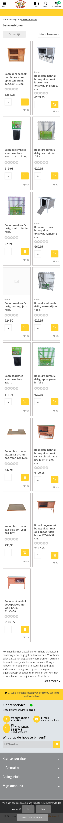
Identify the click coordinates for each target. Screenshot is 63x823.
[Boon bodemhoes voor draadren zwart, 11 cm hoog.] (16, 130)
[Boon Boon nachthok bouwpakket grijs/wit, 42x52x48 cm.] (46, 205)
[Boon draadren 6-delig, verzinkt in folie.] (46, 130)
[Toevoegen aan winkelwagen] (25, 102)
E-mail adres (11, 743)
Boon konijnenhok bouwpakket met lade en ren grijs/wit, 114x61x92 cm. (46, 81)
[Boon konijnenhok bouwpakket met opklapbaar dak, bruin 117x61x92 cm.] (46, 507)
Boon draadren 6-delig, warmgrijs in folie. (16, 304)
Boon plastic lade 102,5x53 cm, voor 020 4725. (15, 530)
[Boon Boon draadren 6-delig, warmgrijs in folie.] (46, 281)
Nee (43, 809)
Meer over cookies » (32, 817)
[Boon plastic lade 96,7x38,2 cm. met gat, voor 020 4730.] (16, 431)
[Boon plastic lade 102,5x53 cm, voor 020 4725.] (16, 507)
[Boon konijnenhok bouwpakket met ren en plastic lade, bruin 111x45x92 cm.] (46, 431)
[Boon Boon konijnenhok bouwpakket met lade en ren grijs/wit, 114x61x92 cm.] (46, 55)
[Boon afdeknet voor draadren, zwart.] (16, 356)
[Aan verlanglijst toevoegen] (24, 109)
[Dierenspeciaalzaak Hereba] (20, 4)
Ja (28, 809)
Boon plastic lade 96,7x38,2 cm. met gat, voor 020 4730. (16, 455)
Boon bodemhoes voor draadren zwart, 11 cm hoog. (16, 153)
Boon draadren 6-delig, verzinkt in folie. (45, 153)
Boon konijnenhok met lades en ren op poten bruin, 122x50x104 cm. (16, 79)
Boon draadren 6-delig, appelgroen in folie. (45, 379)
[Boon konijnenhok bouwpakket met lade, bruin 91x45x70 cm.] (16, 582)
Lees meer (51, 681)
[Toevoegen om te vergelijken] (27, 109)
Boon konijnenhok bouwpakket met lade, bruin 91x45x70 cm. (16, 606)
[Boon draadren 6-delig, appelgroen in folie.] (46, 356)
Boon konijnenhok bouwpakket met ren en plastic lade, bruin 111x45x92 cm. (46, 456)
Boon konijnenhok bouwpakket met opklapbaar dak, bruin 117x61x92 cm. (45, 531)
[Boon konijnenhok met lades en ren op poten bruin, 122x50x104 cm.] (16, 55)
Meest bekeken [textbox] (48, 34)
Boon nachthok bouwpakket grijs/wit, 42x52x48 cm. (45, 230)
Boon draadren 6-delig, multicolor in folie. (16, 228)
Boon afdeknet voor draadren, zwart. (14, 379)
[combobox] (49, 34)
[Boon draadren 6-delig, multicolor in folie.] (16, 205)
